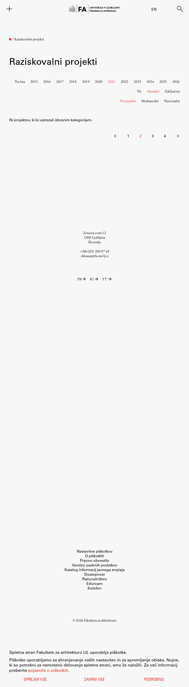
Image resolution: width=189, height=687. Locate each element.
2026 (176, 81)
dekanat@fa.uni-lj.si (94, 255)
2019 (85, 81)
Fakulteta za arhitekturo (100, 620)
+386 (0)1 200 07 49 (94, 251)
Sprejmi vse (35, 680)
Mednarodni (150, 100)
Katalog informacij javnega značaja (95, 569)
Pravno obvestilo (94, 560)
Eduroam (94, 583)
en (154, 9)
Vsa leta (20, 81)
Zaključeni (172, 91)
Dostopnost (94, 574)
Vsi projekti (128, 100)
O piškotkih (94, 555)
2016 (47, 81)
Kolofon (94, 588)
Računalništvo (94, 578)
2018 (73, 81)
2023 (137, 81)
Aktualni (153, 91)
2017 (60, 81)
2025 (163, 81)
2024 (150, 81)
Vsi (139, 91)
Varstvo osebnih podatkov (94, 565)
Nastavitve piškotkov (94, 551)
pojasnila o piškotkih (48, 670)
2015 (34, 81)
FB (79, 279)
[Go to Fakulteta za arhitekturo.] (10, 39)
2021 (111, 81)
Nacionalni (172, 100)
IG (92, 279)
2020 (98, 81)
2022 (124, 81)
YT (104, 279)
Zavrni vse (94, 680)
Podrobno (154, 680)
